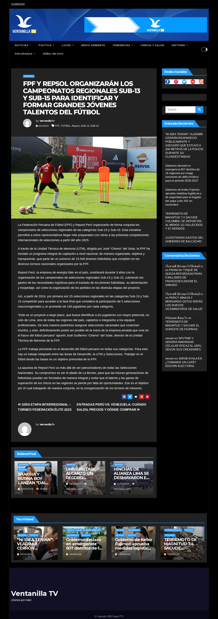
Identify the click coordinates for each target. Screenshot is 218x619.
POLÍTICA (45, 45)
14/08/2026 (26, 554)
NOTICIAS (22, 45)
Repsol (75, 125)
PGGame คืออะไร (176, 318)
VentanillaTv (47, 120)
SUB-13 (85, 125)
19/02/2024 (75, 484)
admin (43, 489)
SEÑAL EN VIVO (53, 53)
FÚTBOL (66, 125)
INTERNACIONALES (40, 465)
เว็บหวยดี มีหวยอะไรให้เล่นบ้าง (184, 266)
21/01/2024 (123, 484)
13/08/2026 (75, 554)
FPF (57, 125)
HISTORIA (179, 45)
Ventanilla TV (34, 593)
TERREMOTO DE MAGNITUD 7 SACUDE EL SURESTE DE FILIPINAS (182, 325)
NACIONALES (72, 535)
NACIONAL (120, 530)
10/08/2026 (173, 554)
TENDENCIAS (122, 45)
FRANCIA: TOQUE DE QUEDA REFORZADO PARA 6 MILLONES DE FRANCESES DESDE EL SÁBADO (183, 277)
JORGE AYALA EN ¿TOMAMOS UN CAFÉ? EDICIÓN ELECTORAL (183, 362)
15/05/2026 (27, 489)
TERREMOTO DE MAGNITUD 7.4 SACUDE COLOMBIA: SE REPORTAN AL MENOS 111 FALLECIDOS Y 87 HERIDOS (184, 221)
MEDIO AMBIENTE (93, 45)
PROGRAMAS (24, 53)
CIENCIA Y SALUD (152, 45)
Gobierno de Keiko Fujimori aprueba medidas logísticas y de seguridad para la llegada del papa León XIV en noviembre (183, 197)
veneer (169, 338)
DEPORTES (29, 76)
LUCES (67, 45)
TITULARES (170, 535)
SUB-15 (94, 125)
